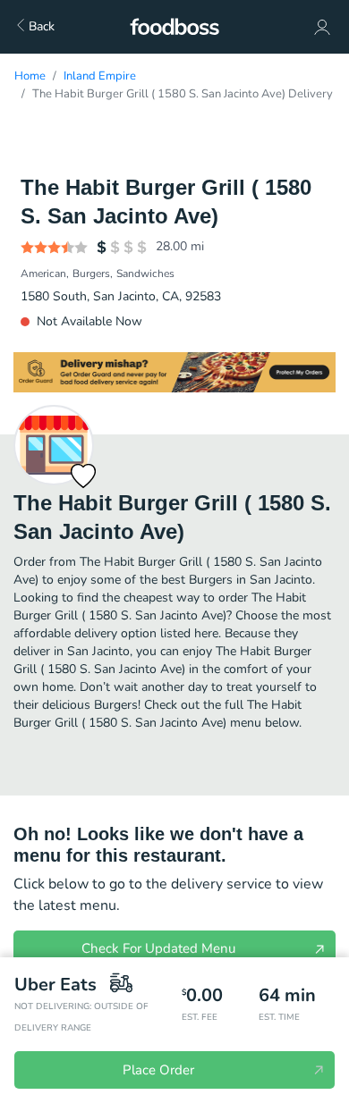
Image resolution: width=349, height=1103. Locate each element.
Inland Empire (100, 76)
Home (30, 76)
